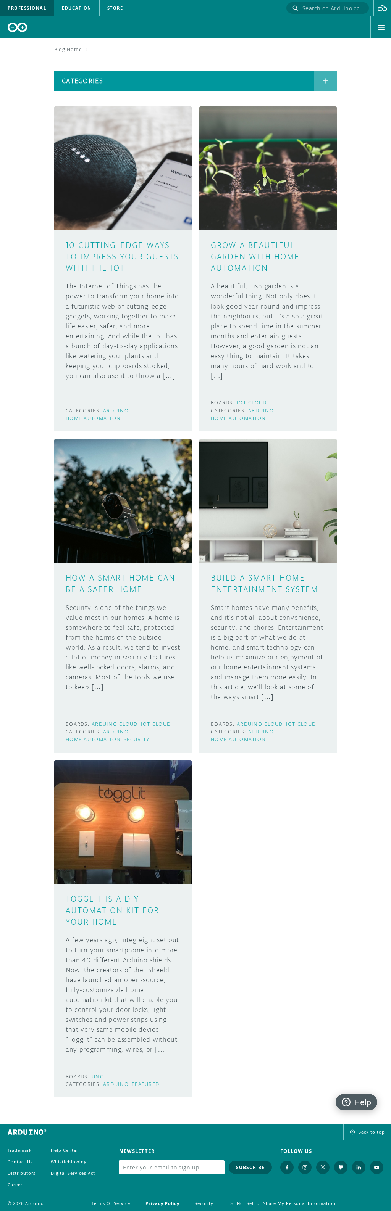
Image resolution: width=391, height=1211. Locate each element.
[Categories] (325, 81)
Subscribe (250, 1167)
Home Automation (93, 418)
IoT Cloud (252, 402)
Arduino (116, 410)
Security (136, 739)
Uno (98, 1076)
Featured (145, 1084)
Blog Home (68, 49)
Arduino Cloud (115, 724)
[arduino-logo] (17, 27)
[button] (382, 8)
